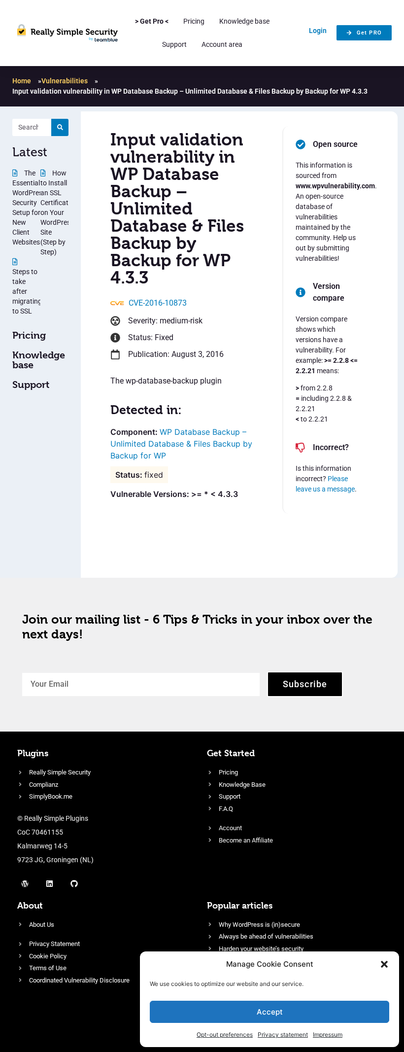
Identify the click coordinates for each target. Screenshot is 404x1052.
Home (21, 81)
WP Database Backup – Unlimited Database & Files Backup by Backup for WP (181, 443)
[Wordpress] (24, 884)
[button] (384, 964)
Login (318, 31)
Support (174, 44)
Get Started (231, 753)
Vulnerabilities (64, 81)
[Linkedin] (49, 884)
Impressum (327, 1034)
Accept (270, 1012)
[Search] (59, 127)
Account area (222, 44)
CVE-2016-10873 (158, 303)
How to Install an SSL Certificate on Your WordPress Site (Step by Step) (57, 212)
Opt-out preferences (225, 1034)
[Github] (74, 884)
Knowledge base (244, 21)
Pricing (193, 21)
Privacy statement (283, 1034)
